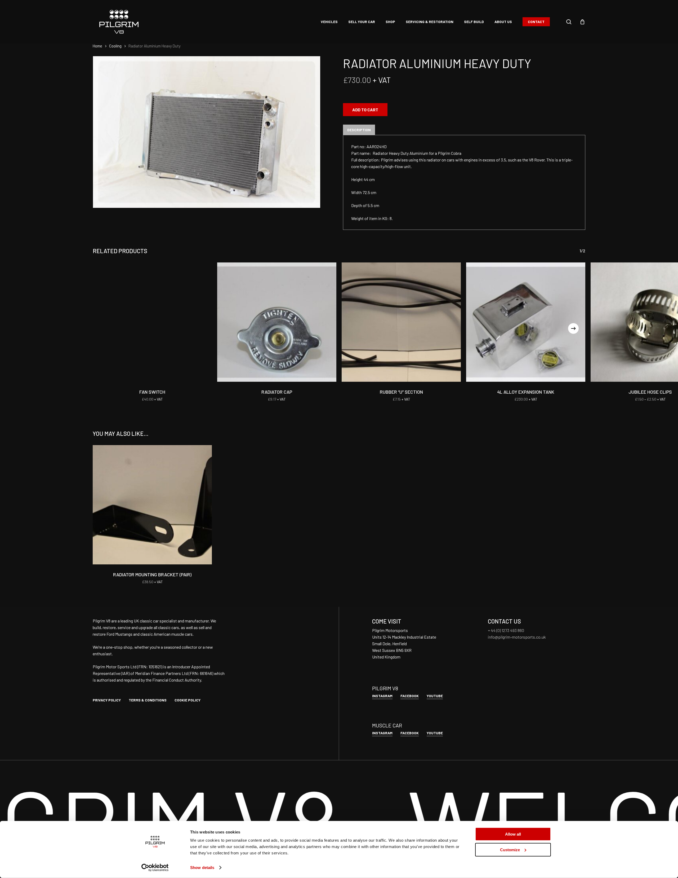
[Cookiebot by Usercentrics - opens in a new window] (155, 868)
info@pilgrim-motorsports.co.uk (517, 636)
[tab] (359, 130)
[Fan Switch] (152, 322)
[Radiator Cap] (276, 322)
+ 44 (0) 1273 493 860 (506, 630)
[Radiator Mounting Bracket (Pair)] (152, 504)
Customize (510, 849)
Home (97, 45)
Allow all (513, 834)
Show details (202, 867)
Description (359, 130)
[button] (107, 700)
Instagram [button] (382, 695)
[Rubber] (401, 322)
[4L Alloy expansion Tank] (525, 322)
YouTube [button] (435, 695)
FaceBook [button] (409, 695)
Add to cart (365, 109)
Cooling (115, 45)
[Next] (573, 328)
